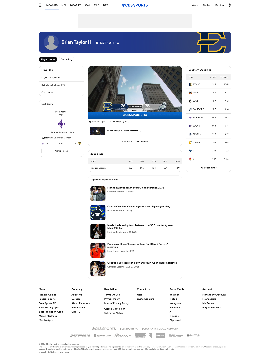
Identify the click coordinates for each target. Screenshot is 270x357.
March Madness (48, 316)
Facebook (175, 307)
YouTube (175, 294)
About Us (76, 294)
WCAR (196, 126)
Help (139, 294)
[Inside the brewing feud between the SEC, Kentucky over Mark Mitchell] (97, 231)
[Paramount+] (123, 334)
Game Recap (61, 151)
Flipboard (175, 320)
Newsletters (209, 299)
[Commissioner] (143, 334)
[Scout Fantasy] (176, 335)
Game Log (66, 59)
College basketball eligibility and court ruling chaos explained (142, 262)
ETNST (196, 84)
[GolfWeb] (193, 335)
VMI (195, 159)
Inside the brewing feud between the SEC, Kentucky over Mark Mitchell (140, 227)
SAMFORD (198, 109)
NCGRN (197, 134)
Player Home (48, 59)
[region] (135, 92)
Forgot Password (211, 307)
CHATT (196, 142)
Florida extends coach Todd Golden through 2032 (135, 187)
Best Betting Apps (49, 307)
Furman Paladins (59, 132)
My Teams (208, 303)
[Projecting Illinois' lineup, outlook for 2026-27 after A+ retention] (97, 250)
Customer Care (145, 299)
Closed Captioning (114, 308)
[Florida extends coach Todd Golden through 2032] (97, 193)
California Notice (113, 313)
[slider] (135, 110)
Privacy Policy (112, 299)
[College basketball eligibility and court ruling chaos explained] (97, 268)
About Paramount (81, 303)
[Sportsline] (102, 335)
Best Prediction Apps (51, 311)
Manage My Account (214, 294)
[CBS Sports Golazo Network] (160, 328)
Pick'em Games (47, 294)
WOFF (196, 101)
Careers (75, 299)
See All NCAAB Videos (135, 141)
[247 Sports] (80, 335)
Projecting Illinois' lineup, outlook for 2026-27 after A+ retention (138, 245)
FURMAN (198, 117)
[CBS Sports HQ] (129, 328)
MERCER (197, 92)
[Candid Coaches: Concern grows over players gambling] (97, 212)
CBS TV (75, 311)
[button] (40, 5)
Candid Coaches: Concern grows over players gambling (138, 206)
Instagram (175, 303)
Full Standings (209, 167)
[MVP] (160, 334)
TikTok (173, 299)
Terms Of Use (112, 294)
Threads (174, 316)
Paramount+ (78, 307)
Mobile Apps (46, 320)
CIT (194, 150)
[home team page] (61, 124)
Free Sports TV (47, 303)
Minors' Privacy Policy (116, 303)
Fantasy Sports (47, 299)
